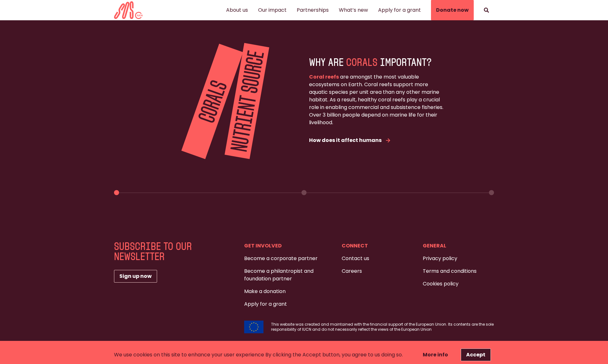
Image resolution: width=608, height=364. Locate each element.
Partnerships (313, 10)
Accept (475, 354)
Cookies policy (441, 283)
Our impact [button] (272, 10)
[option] (304, 102)
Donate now (452, 10)
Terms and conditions (450, 271)
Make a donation (265, 291)
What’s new (353, 10)
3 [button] (491, 192)
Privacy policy (440, 258)
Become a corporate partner (281, 258)
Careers (352, 271)
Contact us (355, 258)
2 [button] (304, 192)
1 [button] (116, 192)
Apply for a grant (399, 10)
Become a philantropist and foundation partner (279, 274)
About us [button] (237, 10)
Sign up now (135, 276)
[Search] (486, 10)
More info (435, 354)
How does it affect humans (345, 140)
